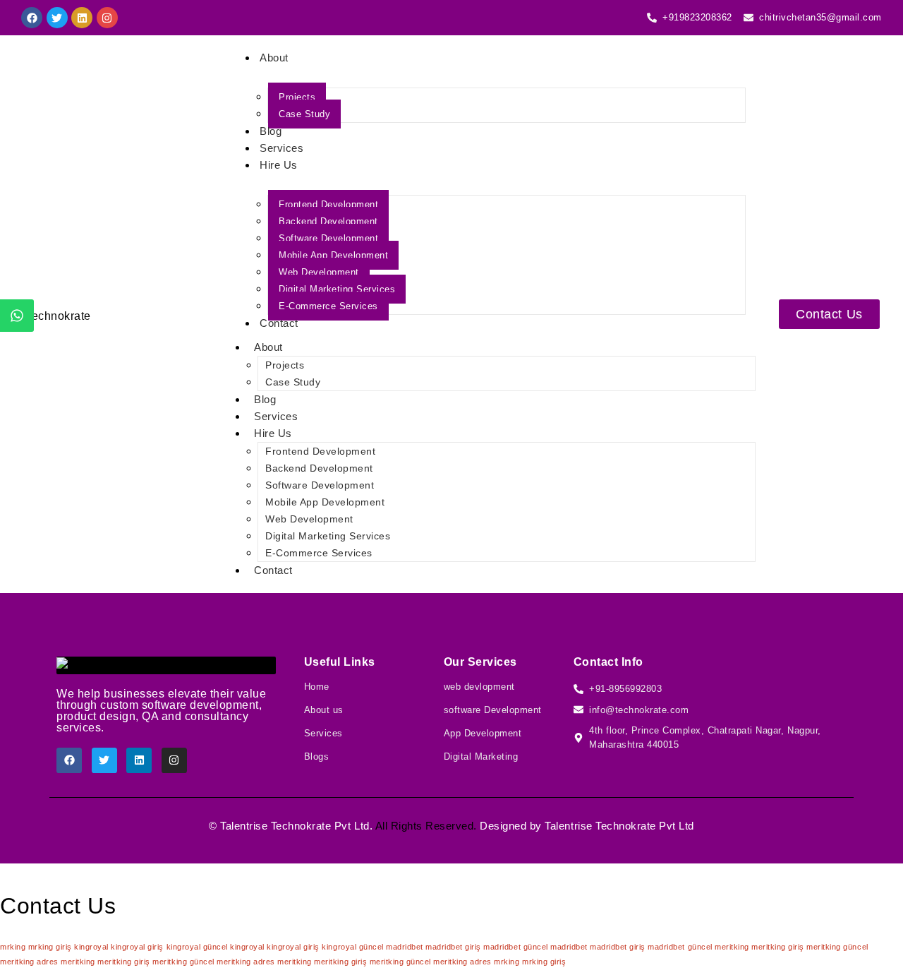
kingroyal (91, 947)
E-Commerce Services (328, 306)
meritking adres (29, 961)
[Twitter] (57, 17)
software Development (493, 710)
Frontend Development (328, 204)
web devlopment (479, 686)
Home (316, 686)
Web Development (319, 272)
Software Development (328, 238)
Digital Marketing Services (337, 289)
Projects (297, 97)
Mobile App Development (333, 255)
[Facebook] (31, 17)
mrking (12, 947)
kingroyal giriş (137, 947)
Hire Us (279, 165)
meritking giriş (777, 947)
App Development (483, 733)
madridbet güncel (515, 947)
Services (281, 148)
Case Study (304, 114)
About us (324, 710)
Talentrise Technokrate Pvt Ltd (294, 826)
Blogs (316, 756)
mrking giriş (50, 947)
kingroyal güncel (197, 947)
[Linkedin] (81, 17)
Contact (279, 323)
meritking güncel (837, 947)
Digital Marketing (481, 756)
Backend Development (328, 221)
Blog (270, 131)
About (274, 58)
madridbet (404, 947)
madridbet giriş (453, 947)
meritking (732, 947)
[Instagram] (107, 17)
